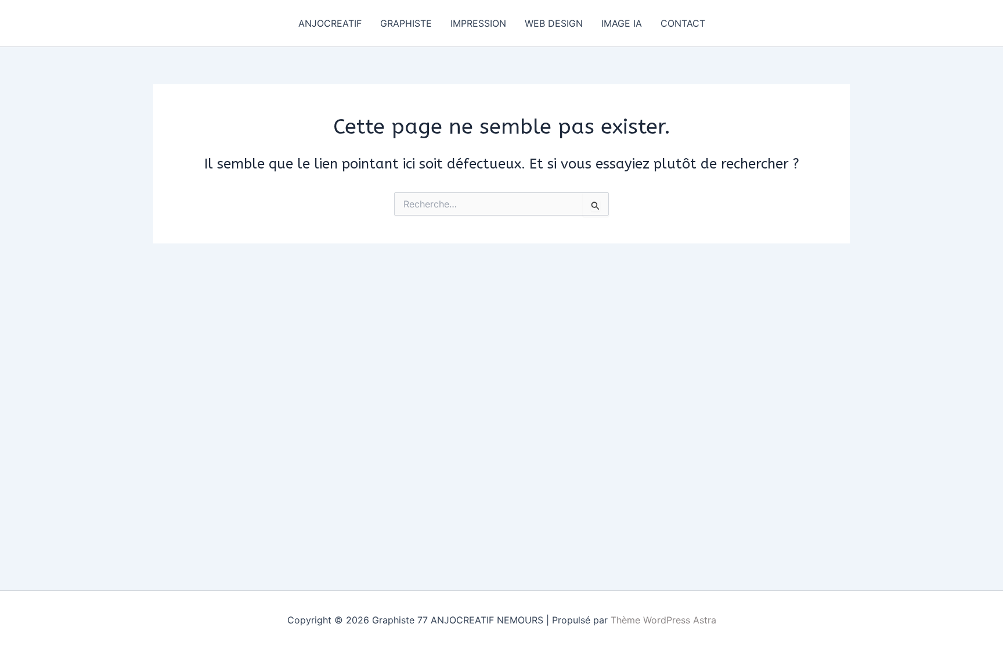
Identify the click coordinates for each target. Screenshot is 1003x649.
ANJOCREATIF (330, 23)
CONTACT (683, 23)
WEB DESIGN (554, 23)
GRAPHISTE (406, 23)
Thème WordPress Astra (663, 620)
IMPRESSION (478, 23)
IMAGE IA (621, 23)
